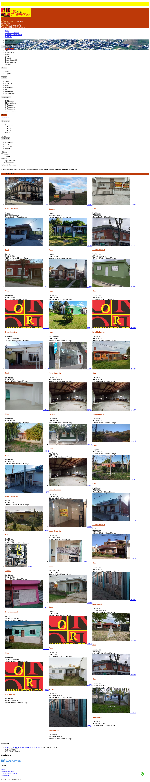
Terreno (8, 571)
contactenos (5, 775)
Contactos (8, 37)
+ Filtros (4, 152)
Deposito (52, 209)
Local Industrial (11, 332)
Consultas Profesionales (13, 35)
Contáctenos (9, 49)
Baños (3, 119)
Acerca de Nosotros (12, 33)
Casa (94, 209)
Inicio (7, 31)
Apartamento (97, 604)
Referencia (4, 165)
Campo (95, 445)
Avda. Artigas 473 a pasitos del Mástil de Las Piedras (23, 747)
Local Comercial (11, 209)
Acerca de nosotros (7, 771)
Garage (3, 136)
